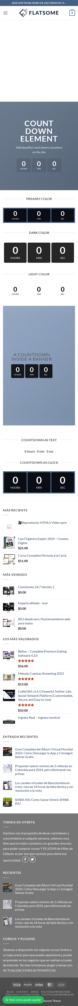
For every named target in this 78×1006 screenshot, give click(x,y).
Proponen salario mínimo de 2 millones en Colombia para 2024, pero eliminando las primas (43, 769)
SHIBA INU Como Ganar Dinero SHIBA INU (42, 801)
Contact (22, 991)
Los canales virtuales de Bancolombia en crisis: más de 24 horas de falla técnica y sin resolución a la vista (44, 786)
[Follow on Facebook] (25, 859)
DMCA (34, 991)
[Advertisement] (39, 61)
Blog (10, 991)
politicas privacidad (55, 991)
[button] (5, 13)
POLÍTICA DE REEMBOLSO (58, 994)
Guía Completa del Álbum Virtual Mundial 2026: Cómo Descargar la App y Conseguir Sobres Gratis (44, 753)
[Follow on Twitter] (32, 859)
